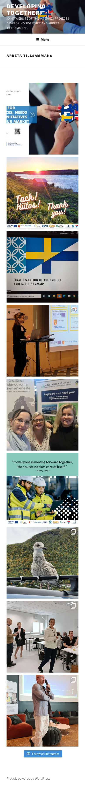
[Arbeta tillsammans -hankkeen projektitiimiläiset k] (42, 563)
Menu (45, 39)
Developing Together (26, 9)
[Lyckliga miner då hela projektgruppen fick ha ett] (42, 637)
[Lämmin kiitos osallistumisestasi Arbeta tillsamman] (42, 489)
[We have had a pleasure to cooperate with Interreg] (42, 341)
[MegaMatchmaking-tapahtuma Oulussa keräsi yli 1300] (42, 415)
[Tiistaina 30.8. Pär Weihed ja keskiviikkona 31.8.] (42, 711)
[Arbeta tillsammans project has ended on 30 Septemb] (42, 193)
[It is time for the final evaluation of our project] (42, 267)
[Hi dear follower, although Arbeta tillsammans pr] (42, 119)
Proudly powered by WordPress (28, 778)
